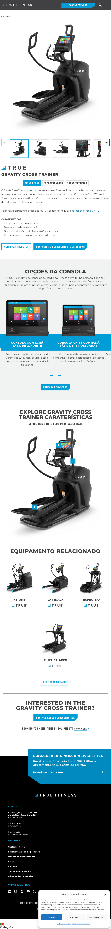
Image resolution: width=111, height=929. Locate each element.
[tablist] (55, 183)
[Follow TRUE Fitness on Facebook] (22, 891)
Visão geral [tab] (32, 183)
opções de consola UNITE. (85, 211)
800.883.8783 (15, 817)
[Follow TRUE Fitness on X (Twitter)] (34, 891)
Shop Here (80, 728)
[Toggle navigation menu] (106, 5)
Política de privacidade (81, 924)
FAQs (11, 861)
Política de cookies (64, 924)
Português (6, 927)
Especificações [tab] (53, 183)
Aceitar (52, 917)
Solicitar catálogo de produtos (24, 852)
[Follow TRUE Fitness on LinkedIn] (9, 891)
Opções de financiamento (21, 856)
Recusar (74, 917)
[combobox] (7, 924)
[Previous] (51, 375)
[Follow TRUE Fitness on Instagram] (15, 891)
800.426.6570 (14, 826)
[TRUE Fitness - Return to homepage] (55, 795)
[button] (105, 894)
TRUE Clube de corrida (19, 871)
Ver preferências (96, 917)
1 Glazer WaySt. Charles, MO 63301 (21, 833)
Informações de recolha (20, 876)
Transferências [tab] (77, 183)
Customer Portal (16, 847)
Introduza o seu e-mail (49, 772)
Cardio (6, 16)
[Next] (106, 142)
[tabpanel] (55, 215)
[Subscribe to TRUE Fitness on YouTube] (28, 891)
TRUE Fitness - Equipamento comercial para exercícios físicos (17, 5)
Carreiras (12, 866)
